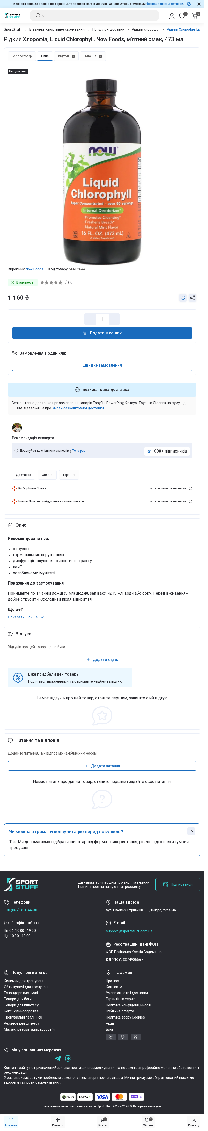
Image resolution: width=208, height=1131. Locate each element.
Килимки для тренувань (24, 981)
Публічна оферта (120, 1011)
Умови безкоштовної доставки (78, 408)
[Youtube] (27, 1058)
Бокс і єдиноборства (21, 1011)
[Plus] (114, 319)
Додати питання (105, 766)
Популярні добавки (108, 29)
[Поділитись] (192, 298)
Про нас (112, 981)
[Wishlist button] (183, 298)
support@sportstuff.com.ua (129, 931)
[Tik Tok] (37, 1058)
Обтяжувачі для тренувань (27, 987)
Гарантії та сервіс (121, 999)
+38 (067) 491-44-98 (20, 910)
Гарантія (69, 475)
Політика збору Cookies (125, 1017)
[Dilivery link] (190, 488)
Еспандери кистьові (21, 993)
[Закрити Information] (199, 4)
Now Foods (34, 269)
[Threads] (68, 1058)
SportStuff (13, 29)
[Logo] (12, 15)
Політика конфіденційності (128, 1005)
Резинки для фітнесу (21, 1023)
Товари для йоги (18, 999)
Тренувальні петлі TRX (23, 1017)
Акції (110, 1023)
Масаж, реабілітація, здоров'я (29, 1029)
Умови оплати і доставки (127, 993)
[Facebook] (7, 1058)
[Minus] (90, 319)
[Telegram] (47, 1058)
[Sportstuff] (21, 884)
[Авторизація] (172, 15)
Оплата (47, 475)
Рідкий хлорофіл (145, 29)
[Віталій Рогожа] (17, 428)
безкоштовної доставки (164, 4)
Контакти (114, 987)
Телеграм (79, 451)
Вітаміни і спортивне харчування (57, 29)
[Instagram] (17, 1058)
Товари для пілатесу (21, 1005)
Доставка (23, 475)
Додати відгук (105, 659)
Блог (110, 1029)
